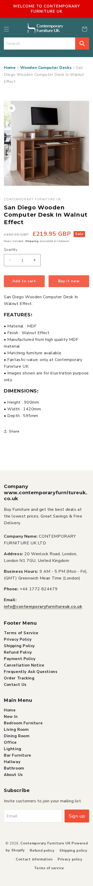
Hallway (12, 761)
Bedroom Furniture (23, 723)
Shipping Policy (19, 645)
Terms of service (49, 868)
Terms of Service (21, 633)
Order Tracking (19, 678)
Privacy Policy (18, 639)
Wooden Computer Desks (46, 67)
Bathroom (14, 768)
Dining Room (17, 736)
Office (10, 742)
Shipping (32, 241)
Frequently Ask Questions (30, 671)
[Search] (82, 43)
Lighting (12, 748)
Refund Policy (18, 652)
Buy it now (69, 281)
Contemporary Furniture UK (45, 843)
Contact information (34, 859)
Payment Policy (19, 658)
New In (11, 716)
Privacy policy (70, 859)
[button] (6, 29)
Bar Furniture (17, 755)
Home (10, 67)
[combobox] (39, 43)
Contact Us (15, 684)
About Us (13, 774)
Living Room (16, 729)
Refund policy (42, 850)
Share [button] (14, 431)
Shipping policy (73, 850)
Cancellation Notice (24, 665)
